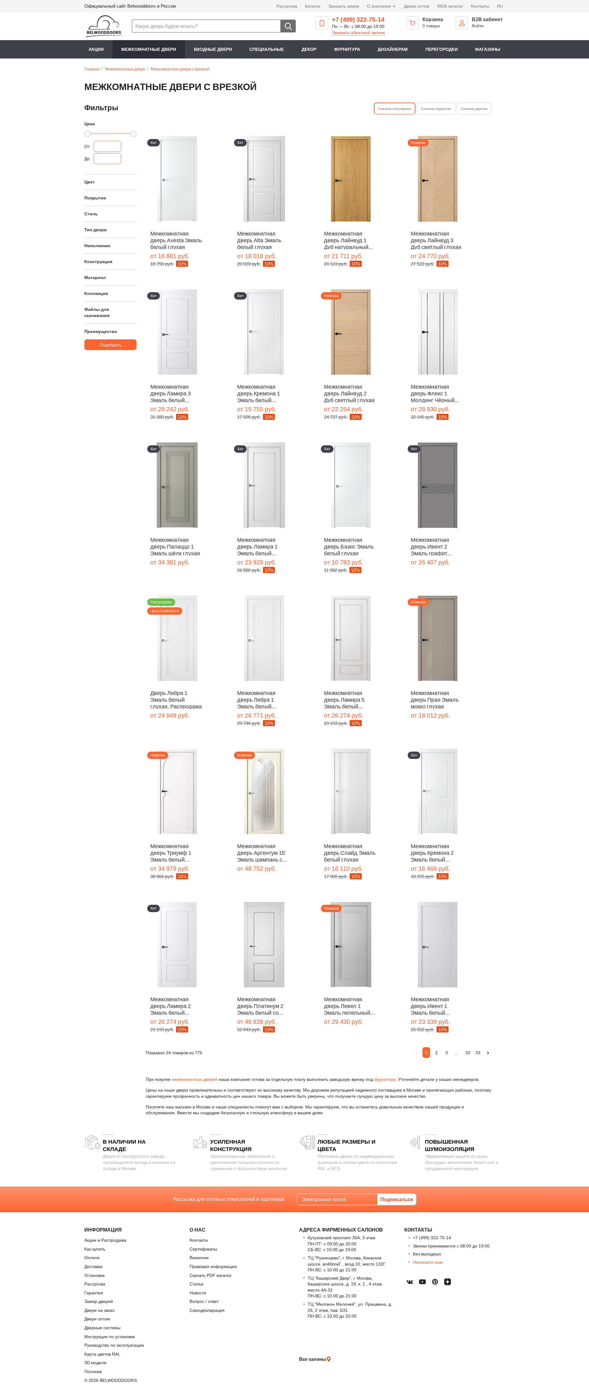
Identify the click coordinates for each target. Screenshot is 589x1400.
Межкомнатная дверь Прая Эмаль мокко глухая (435, 699)
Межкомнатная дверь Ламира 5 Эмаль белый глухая (344, 699)
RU (500, 6)
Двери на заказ (99, 1310)
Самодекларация (207, 1310)
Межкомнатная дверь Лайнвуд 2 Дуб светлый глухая (349, 392)
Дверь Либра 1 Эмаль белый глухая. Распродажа (176, 699)
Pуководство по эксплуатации (114, 1345)
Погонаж (93, 1371)
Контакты (480, 6)
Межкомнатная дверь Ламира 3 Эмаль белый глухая (170, 392)
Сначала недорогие (436, 108)
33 (477, 1052)
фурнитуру (385, 1079)
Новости (198, 1293)
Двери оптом (416, 6)
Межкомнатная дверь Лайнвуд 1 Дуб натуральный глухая (346, 239)
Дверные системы (102, 1327)
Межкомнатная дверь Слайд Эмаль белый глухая (349, 852)
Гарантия (93, 1293)
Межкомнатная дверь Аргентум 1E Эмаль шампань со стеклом (261, 852)
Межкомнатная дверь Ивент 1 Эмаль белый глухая (430, 1005)
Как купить (94, 1249)
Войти (478, 25)
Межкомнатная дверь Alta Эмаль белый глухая (259, 239)
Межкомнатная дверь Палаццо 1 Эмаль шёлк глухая (175, 546)
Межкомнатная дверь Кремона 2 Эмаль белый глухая (432, 852)
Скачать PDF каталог (211, 1275)
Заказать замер (343, 6)
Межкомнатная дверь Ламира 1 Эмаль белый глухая (257, 546)
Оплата (91, 1257)
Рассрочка (286, 6)
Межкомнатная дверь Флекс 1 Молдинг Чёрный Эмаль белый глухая (433, 392)
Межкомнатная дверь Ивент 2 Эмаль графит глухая (430, 546)
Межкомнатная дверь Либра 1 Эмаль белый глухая (256, 699)
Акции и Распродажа (105, 1240)
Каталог (313, 6)
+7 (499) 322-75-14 (358, 20)
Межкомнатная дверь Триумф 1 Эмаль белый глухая (170, 852)
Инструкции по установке (109, 1336)
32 (467, 1052)
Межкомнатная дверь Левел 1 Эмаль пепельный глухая (347, 1005)
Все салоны (312, 1359)
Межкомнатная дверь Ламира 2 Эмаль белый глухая (170, 1005)
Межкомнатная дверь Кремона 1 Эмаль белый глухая (258, 392)
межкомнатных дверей (195, 1079)
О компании (379, 6)
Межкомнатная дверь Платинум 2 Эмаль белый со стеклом (260, 1005)
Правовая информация (213, 1266)
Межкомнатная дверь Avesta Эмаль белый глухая (176, 239)
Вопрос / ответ (204, 1301)
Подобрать (110, 345)
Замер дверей (98, 1301)
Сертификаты (203, 1249)
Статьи (196, 1284)
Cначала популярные (394, 108)
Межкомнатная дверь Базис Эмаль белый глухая (349, 546)
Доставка (93, 1266)
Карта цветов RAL (102, 1354)
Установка (94, 1275)
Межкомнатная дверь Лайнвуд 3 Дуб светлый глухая (436, 239)
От (87, 146)
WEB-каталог (450, 6)
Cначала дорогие (474, 108)
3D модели (95, 1362)
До (87, 158)
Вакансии (199, 1257)
